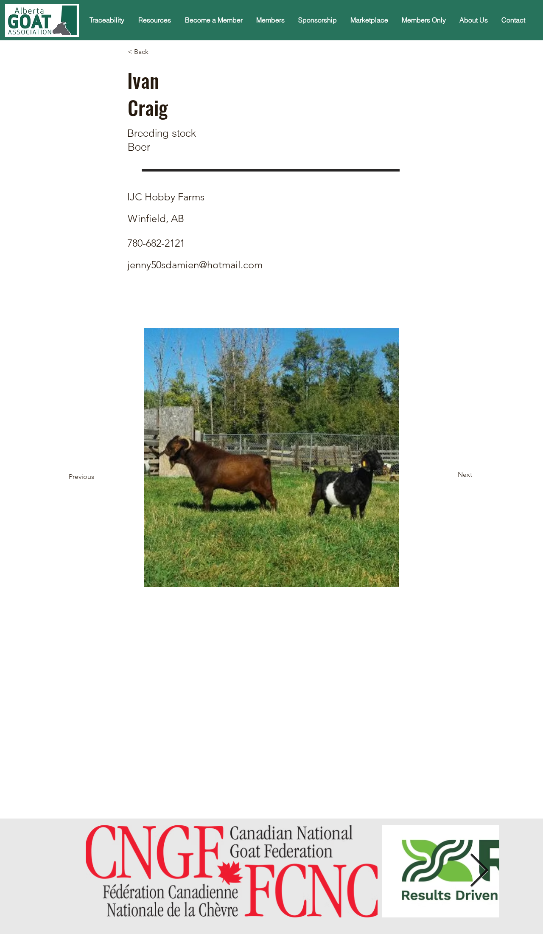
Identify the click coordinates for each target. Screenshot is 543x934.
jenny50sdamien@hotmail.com (195, 265)
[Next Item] (479, 871)
